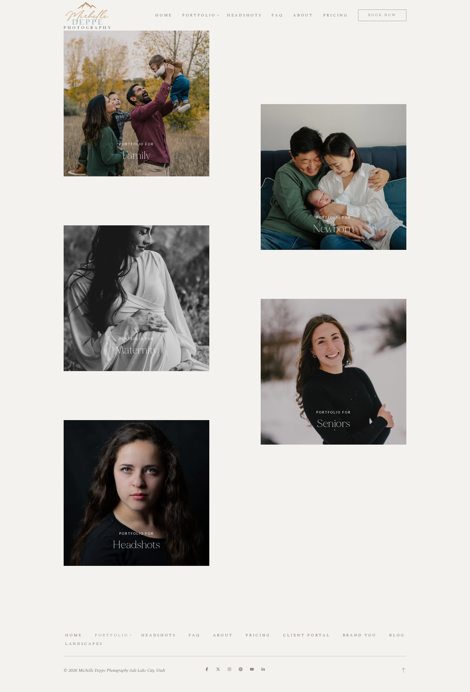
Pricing (335, 15)
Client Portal (306, 635)
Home (163, 15)
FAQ (277, 15)
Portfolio (112, 635)
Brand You (360, 635)
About (303, 15)
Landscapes (84, 644)
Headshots (244, 15)
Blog (397, 635)
